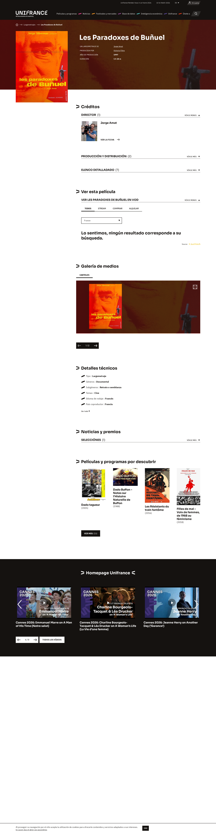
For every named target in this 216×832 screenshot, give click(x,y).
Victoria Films (119, 50)
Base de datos (128, 13)
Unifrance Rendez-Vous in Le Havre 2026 (136, 3)
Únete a (186, 13)
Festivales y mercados (106, 13)
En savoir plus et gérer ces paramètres (31, 830)
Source (185, 244)
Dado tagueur (90, 505)
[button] (195, 287)
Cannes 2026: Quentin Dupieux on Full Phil (170, 624)
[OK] (145, 828)
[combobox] (101, 220)
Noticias (86, 13)
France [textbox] (87, 220)
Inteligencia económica (151, 13)
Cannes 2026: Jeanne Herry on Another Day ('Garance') (107, 624)
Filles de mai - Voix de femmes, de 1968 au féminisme (188, 514)
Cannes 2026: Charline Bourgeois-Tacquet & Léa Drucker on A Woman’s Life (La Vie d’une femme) (44, 626)
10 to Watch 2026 (163, 3)
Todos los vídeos (52, 639)
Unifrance (172, 13)
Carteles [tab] (84, 275)
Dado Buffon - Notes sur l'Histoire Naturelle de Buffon (122, 496)
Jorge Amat (118, 46)
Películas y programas (67, 13)
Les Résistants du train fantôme (157, 508)
